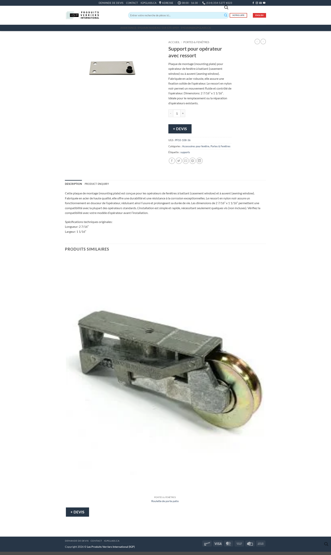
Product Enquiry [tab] (97, 183)
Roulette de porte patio (165, 501)
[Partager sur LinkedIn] (199, 161)
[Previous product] (263, 41)
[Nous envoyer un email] (260, 3)
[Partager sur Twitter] (179, 161)
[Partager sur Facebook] (172, 161)
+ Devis (180, 129)
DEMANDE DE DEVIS (111, 2)
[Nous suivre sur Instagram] (257, 3)
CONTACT (132, 2)
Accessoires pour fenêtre (195, 146)
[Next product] (257, 41)
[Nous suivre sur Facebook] (253, 3)
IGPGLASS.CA (148, 2)
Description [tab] (73, 183)
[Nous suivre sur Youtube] (264, 3)
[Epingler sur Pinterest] (192, 161)
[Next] (79, 102)
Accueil (174, 42)
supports (185, 152)
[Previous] (68, 102)
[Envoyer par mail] (186, 161)
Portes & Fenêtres (196, 42)
